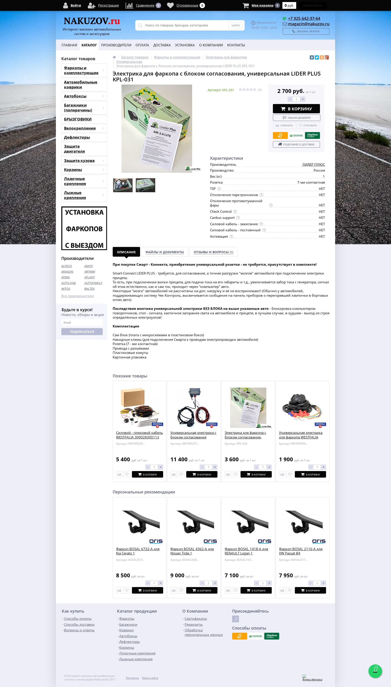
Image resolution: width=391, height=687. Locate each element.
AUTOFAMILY (93, 283)
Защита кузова (79, 160)
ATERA (65, 277)
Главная (69, 45)
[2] (244, 90)
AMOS (88, 266)
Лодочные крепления (75, 181)
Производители (116, 45)
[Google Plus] (327, 57)
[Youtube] (235, 619)
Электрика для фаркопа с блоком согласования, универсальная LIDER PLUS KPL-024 (247, 439)
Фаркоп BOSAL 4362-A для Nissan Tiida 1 (192, 551)
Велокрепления (80, 128)
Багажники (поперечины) (78, 107)
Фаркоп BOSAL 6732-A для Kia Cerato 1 (138, 551)
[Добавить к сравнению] (119, 590)
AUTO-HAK (68, 283)
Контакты (236, 45)
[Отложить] (127, 474)
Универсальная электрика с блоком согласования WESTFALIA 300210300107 (193, 437)
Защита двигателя (74, 149)
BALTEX (89, 289)
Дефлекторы (77, 137)
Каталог (89, 45)
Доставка (162, 45)
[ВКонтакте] (312, 57)
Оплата (142, 45)
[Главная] (114, 57)
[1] (240, 90)
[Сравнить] (119, 474)
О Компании (211, 45)
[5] (255, 90)
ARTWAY (89, 272)
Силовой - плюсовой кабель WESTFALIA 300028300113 (139, 435)
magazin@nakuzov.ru (308, 23)
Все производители (77, 296)
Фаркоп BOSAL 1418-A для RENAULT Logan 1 (246, 551)
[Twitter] (317, 57)
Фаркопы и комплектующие (81, 70)
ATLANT (89, 277)
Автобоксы (75, 96)
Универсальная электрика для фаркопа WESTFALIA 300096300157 (300, 437)
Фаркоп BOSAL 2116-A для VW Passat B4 (300, 551)
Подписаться (82, 331)
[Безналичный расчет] (280, 135)
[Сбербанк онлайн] (312, 135)
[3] (247, 90)
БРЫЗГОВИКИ (78, 119)
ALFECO (66, 266)
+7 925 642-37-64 (304, 18)
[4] (251, 90)
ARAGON (67, 272)
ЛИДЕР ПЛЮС (313, 164)
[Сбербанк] (296, 135)
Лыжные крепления (75, 195)
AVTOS (65, 289)
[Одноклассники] (322, 57)
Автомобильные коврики (80, 84)
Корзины (73, 169)
